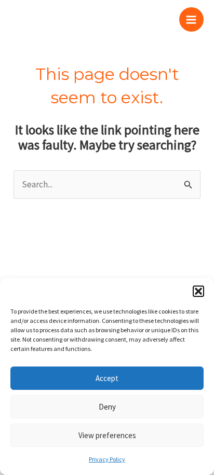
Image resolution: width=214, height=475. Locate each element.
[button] (198, 291)
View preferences (107, 435)
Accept (107, 378)
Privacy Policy (107, 459)
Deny (107, 407)
